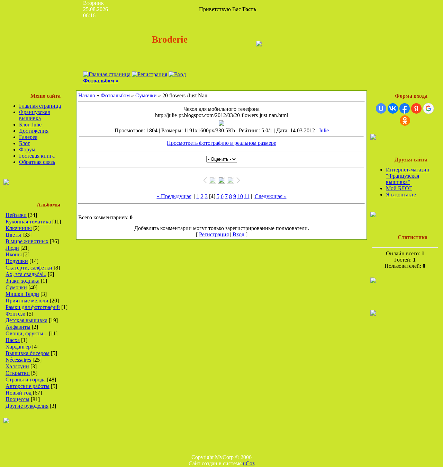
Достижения (33, 131)
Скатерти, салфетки (29, 268)
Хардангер (18, 347)
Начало (86, 95)
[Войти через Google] (428, 108)
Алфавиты (18, 327)
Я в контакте (401, 194)
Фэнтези (16, 314)
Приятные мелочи (27, 300)
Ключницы (19, 228)
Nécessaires (18, 360)
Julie (324, 130)
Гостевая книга (37, 156)
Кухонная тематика (28, 221)
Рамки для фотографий (33, 307)
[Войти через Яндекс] (416, 108)
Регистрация (214, 234)
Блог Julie (30, 124)
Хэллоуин (17, 366)
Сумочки (16, 287)
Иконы (14, 254)
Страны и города (26, 379)
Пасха (13, 340)
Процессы (17, 399)
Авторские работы (27, 386)
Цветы (13, 235)
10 (240, 196)
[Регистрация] (149, 74)
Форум (27, 149)
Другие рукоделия (27, 406)
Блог (24, 143)
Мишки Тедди (22, 294)
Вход (238, 234)
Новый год (18, 393)
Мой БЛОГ (399, 188)
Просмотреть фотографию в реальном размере (221, 143)
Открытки (18, 373)
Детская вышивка (26, 320)
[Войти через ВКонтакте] (393, 108)
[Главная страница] (106, 74)
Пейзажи (16, 215)
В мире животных (27, 241)
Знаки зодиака (22, 281)
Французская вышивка (34, 115)
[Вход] (177, 74)
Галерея (28, 137)
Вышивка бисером (27, 353)
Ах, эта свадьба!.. (26, 274)
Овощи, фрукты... (26, 333)
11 (247, 196)
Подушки (17, 261)
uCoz (249, 463)
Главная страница (40, 106)
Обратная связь (37, 162)
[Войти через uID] (381, 108)
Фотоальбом (115, 95)
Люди (12, 248)
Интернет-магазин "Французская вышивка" (408, 176)
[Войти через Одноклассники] (405, 120)
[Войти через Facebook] (404, 108)
